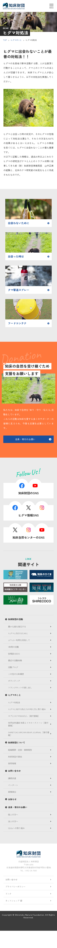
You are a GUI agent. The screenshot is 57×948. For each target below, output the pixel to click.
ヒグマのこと (16, 40)
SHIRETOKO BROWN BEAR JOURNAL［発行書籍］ (28, 733)
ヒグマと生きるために (18, 633)
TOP (5, 40)
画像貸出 (12, 791)
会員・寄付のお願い (25, 439)
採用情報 (12, 763)
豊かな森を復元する (17, 626)
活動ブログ (13, 667)
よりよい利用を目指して (19, 640)
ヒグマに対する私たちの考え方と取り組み (27, 709)
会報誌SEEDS (14, 653)
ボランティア (14, 680)
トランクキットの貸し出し (20, 687)
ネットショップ (12, 900)
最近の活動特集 (15, 660)
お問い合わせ (11, 879)
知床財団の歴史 (15, 756)
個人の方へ (13, 814)
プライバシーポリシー (15, 886)
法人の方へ (13, 821)
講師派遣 (12, 778)
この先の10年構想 (16, 674)
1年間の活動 (13, 646)
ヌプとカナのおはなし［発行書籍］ (24, 716)
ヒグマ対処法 (14, 702)
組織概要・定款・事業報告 (20, 749)
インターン (13, 785)
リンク (8, 893)
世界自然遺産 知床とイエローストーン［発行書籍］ (28, 724)
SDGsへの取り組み (16, 828)
